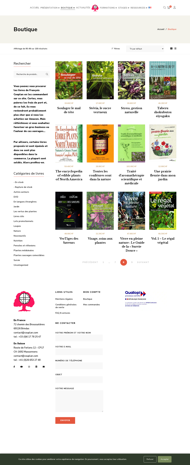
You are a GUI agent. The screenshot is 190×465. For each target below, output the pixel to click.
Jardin (16, 206)
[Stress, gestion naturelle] (131, 80)
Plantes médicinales (24, 250)
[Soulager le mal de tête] (68, 80)
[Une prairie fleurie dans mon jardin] (162, 143)
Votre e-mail (63, 346)
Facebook (14, 367)
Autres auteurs (21, 192)
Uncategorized (21, 265)
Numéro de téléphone (68, 360)
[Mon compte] (174, 7)
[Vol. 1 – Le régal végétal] (162, 211)
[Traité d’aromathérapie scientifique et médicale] (131, 143)
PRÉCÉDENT (90, 262)
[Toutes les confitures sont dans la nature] (100, 143)
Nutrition (18, 240)
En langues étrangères (25, 201)
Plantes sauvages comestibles (29, 255)
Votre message (64, 388)
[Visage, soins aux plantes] (100, 211)
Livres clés (19, 216)
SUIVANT (143, 262)
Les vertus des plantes (25, 211)
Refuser (150, 459)
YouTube (21, 367)
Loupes (17, 226)
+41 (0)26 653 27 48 (29, 360)
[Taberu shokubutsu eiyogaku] (162, 80)
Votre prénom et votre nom (73, 332)
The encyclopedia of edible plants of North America (68, 175)
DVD (16, 196)
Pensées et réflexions (24, 245)
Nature (17, 231)
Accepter (165, 459)
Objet (58, 374)
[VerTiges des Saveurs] (68, 211)
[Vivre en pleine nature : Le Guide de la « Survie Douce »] (131, 211)
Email (44, 367)
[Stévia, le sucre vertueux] (100, 80)
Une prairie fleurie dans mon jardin (163, 175)
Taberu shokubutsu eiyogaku (163, 112)
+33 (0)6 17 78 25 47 (30, 336)
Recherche (47, 74)
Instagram (29, 367)
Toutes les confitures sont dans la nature (100, 175)
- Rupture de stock (23, 187)
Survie (17, 260)
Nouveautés (20, 235)
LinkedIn (36, 367)
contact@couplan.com (26, 332)
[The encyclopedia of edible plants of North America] (68, 143)
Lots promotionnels (23, 221)
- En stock (19, 182)
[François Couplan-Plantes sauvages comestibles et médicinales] (95, 7)
